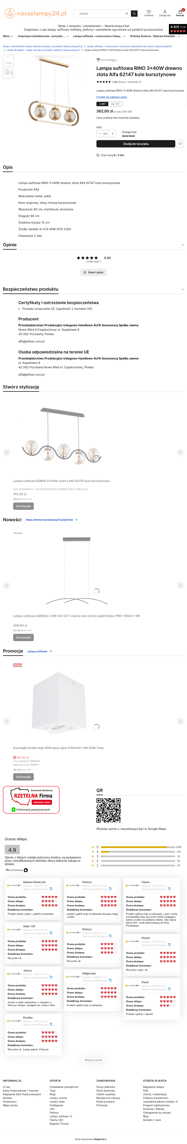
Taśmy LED (56, 1119)
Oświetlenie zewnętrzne (64, 1086)
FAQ (145, 1090)
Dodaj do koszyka (135, 144)
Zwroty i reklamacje (155, 1094)
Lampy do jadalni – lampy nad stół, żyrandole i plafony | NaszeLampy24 (43, 50)
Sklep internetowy (89, 1139)
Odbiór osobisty (105, 1094)
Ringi (53, 1094)
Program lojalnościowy (156, 1105)
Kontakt (7, 1097)
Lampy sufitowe (37, 651)
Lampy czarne (58, 1097)
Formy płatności (105, 1086)
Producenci (9, 1101)
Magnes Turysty (59, 1123)
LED (52, 1108)
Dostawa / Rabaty (154, 1108)
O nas (6, 1086)
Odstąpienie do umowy (157, 1112)
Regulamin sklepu (153, 1086)
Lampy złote (57, 1101)
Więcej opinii (93, 1060)
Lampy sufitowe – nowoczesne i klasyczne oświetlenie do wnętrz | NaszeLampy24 (129, 46)
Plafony (54, 1112)
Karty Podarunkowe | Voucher (21, 1090)
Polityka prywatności (155, 1097)
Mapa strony (10, 1105)
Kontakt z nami (152, 1119)
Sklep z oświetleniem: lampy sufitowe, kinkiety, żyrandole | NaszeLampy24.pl (42, 46)
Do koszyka (23, 506)
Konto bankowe (105, 1090)
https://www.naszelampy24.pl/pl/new (49, 519)
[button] (134, 13)
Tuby (53, 1090)
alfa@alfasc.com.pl (31, 341)
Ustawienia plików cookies (159, 1101)
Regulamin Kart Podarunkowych (22, 1094)
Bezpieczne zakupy (108, 1097)
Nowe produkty (105, 1101)
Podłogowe (56, 1105)
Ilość (99, 127)
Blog (145, 1116)
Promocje (102, 1105)
